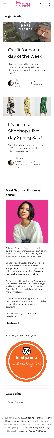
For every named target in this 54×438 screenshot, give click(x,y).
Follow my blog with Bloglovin (21, 335)
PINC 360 (30, 424)
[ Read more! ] (12, 323)
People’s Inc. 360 (27, 263)
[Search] (40, 4)
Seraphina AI (12, 268)
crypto (43, 283)
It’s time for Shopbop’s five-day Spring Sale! (25, 131)
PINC (5, 428)
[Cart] (48, 4)
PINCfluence (41, 431)
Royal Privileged (45, 428)
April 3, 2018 (21, 86)
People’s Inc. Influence (26, 431)
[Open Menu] (4, 4)
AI (42, 253)
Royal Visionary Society (18, 265)
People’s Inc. (47, 424)
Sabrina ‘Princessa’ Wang (39, 417)
